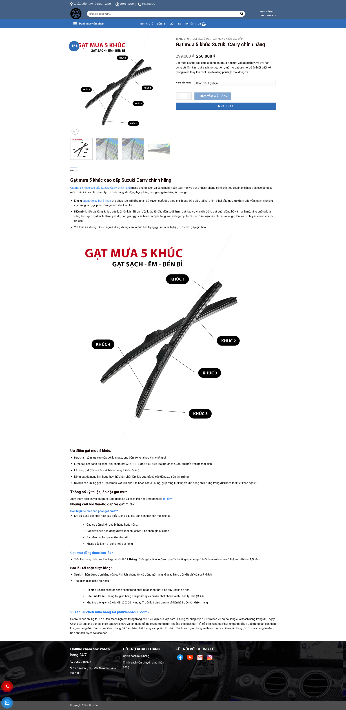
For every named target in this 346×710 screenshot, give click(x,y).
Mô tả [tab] (73, 170)
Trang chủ (146, 23)
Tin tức (189, 23)
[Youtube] (190, 657)
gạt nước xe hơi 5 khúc (97, 200)
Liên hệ (161, 23)
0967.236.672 (82, 661)
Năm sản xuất (183, 82)
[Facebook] (181, 657)
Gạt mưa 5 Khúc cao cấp (228, 38)
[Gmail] (200, 657)
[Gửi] (242, 14)
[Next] (164, 86)
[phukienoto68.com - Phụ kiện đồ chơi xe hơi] (75, 13)
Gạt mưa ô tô (200, 38)
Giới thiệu (175, 23)
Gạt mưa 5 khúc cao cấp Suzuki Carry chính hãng (100, 187)
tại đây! (168, 499)
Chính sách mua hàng (136, 656)
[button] (96, 23)
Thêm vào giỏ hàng (213, 96)
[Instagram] (209, 657)
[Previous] (77, 86)
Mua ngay (225, 106)
